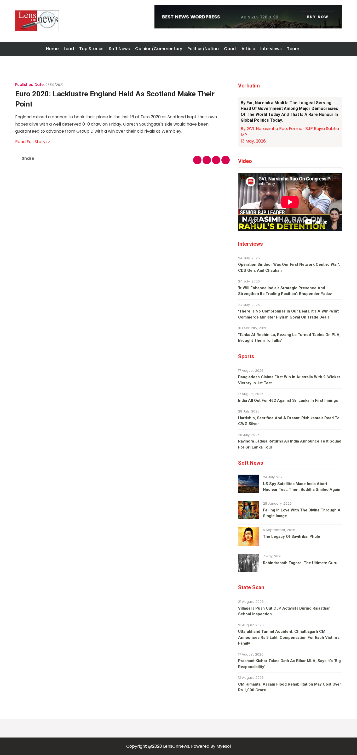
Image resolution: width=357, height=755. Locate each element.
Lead (69, 49)
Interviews (271, 49)
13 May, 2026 (253, 141)
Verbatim (249, 85)
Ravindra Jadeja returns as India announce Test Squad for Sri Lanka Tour (289, 444)
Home (52, 49)
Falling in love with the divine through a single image (302, 513)
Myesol (223, 746)
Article (248, 49)
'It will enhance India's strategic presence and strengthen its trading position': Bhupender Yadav (285, 291)
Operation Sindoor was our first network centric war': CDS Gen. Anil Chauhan (289, 267)
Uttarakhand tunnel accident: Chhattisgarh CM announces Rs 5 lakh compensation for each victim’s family (288, 637)
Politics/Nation (203, 49)
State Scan (251, 587)
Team (293, 49)
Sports (246, 356)
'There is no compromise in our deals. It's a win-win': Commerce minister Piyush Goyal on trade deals (288, 314)
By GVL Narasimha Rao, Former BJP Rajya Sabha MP (290, 132)
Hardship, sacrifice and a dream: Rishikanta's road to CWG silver (288, 421)
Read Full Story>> (32, 142)
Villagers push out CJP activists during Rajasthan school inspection (284, 611)
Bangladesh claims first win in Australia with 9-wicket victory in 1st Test (289, 380)
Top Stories (91, 49)
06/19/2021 (54, 84)
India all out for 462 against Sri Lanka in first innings (288, 400)
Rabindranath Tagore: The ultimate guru (300, 563)
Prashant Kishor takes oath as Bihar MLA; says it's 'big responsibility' (289, 663)
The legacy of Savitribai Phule (291, 536)
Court (230, 49)
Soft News (119, 49)
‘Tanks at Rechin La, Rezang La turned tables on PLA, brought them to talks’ (289, 337)
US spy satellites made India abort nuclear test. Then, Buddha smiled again (301, 486)
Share (28, 158)
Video (245, 161)
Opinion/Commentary (158, 49)
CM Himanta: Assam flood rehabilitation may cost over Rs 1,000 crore (289, 687)
